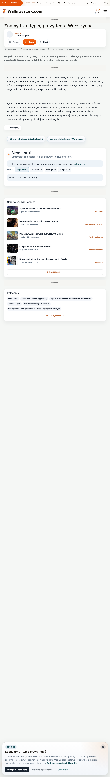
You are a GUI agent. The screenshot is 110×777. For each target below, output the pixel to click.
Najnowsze (22, 169)
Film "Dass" (13, 299)
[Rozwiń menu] (105, 11)
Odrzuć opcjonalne (42, 769)
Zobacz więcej (55, 272)
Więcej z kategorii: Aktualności (26, 139)
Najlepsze (51, 169)
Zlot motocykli (14, 304)
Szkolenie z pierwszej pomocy (34, 299)
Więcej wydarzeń (55, 316)
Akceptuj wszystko (17, 769)
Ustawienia (64, 769)
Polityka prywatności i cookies (62, 763)
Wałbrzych (74, 49)
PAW (15, 49)
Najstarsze (37, 169)
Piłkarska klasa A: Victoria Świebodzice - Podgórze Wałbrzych (34, 309)
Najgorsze (65, 169)
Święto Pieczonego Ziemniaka (37, 304)
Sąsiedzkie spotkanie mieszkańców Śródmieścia (71, 299)
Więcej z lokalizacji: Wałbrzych (66, 139)
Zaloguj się (79, 164)
